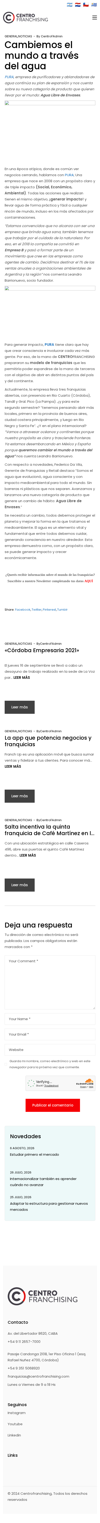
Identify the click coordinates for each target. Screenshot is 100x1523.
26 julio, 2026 (20, 1172)
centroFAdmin (52, 36)
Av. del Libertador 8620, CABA (33, 1333)
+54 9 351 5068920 (24, 1368)
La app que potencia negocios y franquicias (48, 741)
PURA (9, 76)
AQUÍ (88, 581)
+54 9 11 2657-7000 (24, 1341)
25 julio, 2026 (20, 1197)
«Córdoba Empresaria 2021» (42, 650)
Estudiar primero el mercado (34, 1154)
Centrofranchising (36, 1493)
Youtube (15, 1423)
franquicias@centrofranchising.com (38, 1376)
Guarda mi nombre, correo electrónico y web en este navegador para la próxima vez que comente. (50, 1064)
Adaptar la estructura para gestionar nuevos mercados (49, 1206)
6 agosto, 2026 (22, 1148)
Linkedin (14, 1435)
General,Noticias (18, 36)
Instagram (17, 1412)
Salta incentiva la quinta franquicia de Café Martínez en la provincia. (50, 830)
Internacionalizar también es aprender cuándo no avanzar (43, 1181)
